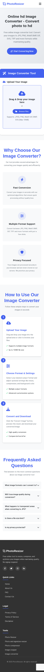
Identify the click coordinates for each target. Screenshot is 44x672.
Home (7, 584)
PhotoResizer (15, 3)
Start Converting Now (23, 51)
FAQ (6, 592)
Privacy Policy (10, 613)
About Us (8, 588)
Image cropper (11, 650)
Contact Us (9, 597)
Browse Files (24, 111)
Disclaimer (9, 621)
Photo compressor (12, 646)
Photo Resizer (10, 637)
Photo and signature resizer (16, 641)
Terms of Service (12, 617)
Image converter (11, 654)
